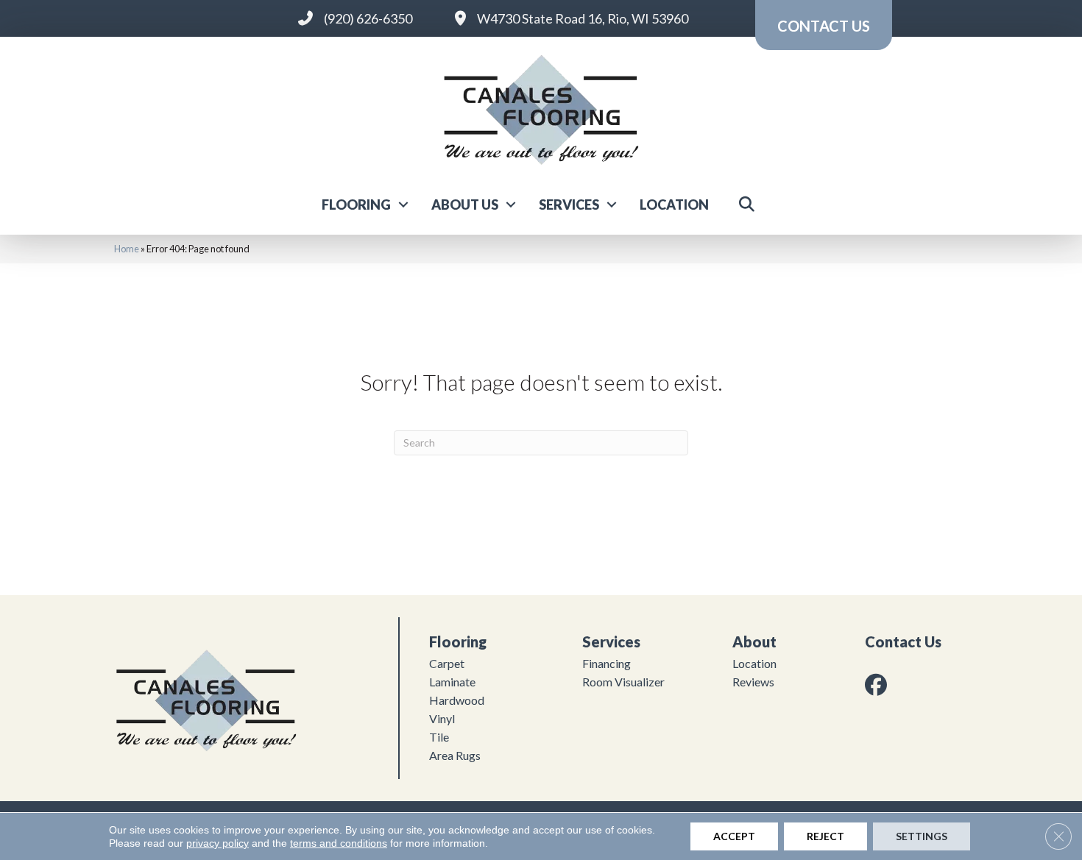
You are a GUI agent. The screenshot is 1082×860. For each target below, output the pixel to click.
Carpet (446, 663)
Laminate (452, 682)
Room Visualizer (623, 682)
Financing (606, 663)
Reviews (753, 682)
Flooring (356, 204)
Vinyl (442, 718)
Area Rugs (455, 755)
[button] (403, 204)
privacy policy (217, 843)
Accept (734, 836)
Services (569, 204)
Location (674, 204)
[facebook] (879, 684)
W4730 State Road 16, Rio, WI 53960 (582, 18)
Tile (439, 737)
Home (126, 249)
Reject (825, 836)
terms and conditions (338, 843)
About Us (464, 204)
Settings (921, 836)
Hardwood (456, 700)
